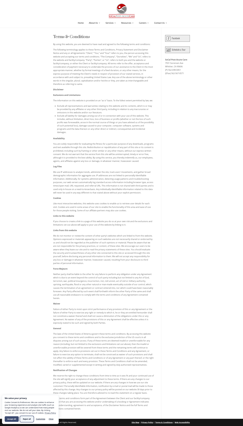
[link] (122, 10)
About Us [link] (93, 23)
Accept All (11, 419)
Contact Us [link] (159, 23)
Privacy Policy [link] (147, 422)
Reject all (27, 419)
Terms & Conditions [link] (164, 422)
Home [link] (81, 23)
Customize (40, 419)
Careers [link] (142, 23)
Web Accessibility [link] (182, 422)
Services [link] (110, 23)
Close (51, 419)
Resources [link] (126, 23)
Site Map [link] (135, 422)
